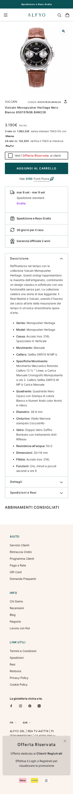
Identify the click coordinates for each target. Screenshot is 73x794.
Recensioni (17, 608)
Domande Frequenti (23, 578)
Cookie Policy (19, 684)
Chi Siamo (16, 601)
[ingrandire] (63, 31)
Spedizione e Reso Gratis (36, 4)
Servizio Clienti (19, 545)
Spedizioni (17, 657)
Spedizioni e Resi (23, 492)
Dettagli (16, 481)
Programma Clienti (22, 558)
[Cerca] (59, 15)
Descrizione (19, 258)
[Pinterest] (29, 705)
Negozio (15, 621)
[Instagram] (20, 705)
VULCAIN (11, 101)
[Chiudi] (65, 741)
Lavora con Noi (20, 628)
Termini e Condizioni (23, 651)
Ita (11, 722)
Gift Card (16, 572)
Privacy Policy (19, 677)
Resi (12, 664)
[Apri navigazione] (6, 15)
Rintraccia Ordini (21, 552)
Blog (13, 614)
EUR (25, 722)
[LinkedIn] (39, 705)
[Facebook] (11, 705)
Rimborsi (15, 671)
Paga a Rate (18, 565)
